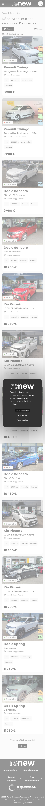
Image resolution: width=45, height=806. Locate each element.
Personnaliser (22, 420)
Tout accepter (22, 411)
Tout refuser (22, 415)
